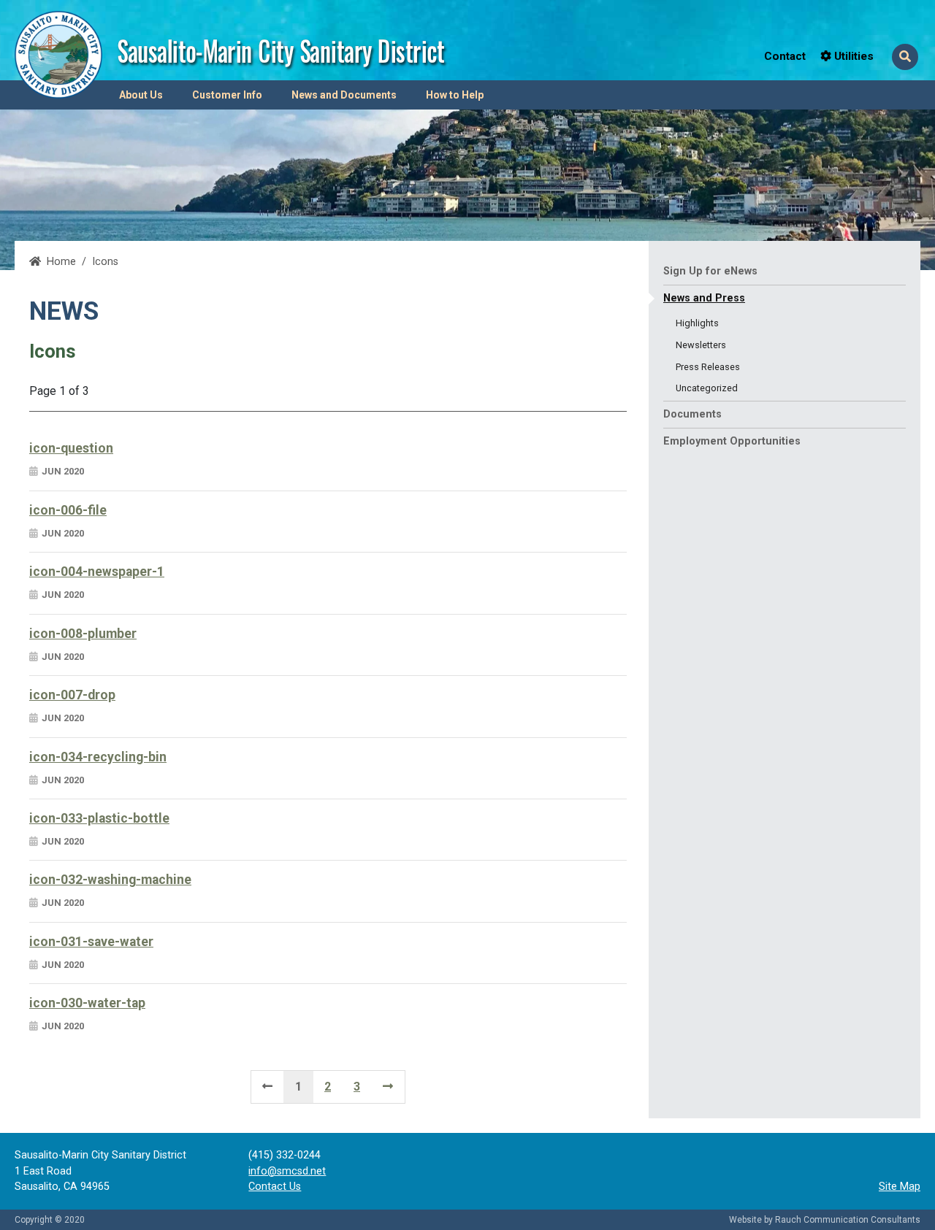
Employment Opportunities (732, 441)
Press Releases (708, 366)
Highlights (697, 323)
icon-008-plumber (83, 633)
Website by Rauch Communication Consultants (824, 1220)
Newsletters (701, 344)
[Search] (905, 57)
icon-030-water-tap (87, 1003)
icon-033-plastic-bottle (99, 818)
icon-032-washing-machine (110, 879)
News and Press (704, 298)
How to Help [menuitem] (455, 95)
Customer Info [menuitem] (227, 95)
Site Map (899, 1186)
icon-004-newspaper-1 (96, 571)
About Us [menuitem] (141, 95)
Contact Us (274, 1186)
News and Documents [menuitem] (344, 95)
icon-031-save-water (91, 941)
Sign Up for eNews (710, 271)
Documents (692, 414)
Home (61, 261)
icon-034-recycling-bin (98, 757)
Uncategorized (707, 388)
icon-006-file (68, 510)
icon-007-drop (72, 695)
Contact (785, 56)
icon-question (71, 448)
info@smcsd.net (287, 1171)
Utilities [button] (852, 56)
